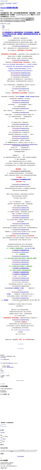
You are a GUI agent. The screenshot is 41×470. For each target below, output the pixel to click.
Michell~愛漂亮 (3, 357)
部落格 (3, 26)
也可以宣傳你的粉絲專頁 (20, 348)
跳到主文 (2, 10)
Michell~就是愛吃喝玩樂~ (9, 8)
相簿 (3, 25)
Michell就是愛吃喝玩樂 (3, 424)
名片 (3, 28)
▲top (1, 368)
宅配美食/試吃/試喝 (10, 367)
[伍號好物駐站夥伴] (20, 456)
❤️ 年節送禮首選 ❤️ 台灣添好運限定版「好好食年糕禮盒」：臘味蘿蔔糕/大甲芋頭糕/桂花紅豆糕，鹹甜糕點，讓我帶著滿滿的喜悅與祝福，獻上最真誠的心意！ (21, 34)
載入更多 (2, 370)
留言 (12, 363)
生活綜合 (8, 23)
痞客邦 (9, 363)
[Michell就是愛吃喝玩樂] (0, 425)
